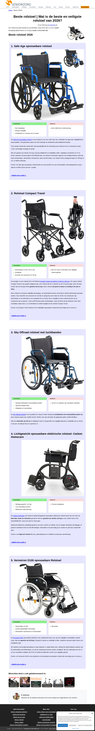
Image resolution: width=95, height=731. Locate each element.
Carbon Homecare (18, 515)
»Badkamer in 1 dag (46, 714)
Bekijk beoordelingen (56, 728)
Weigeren (72, 725)
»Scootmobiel (46, 719)
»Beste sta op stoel (19, 717)
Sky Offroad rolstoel (19, 414)
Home (10, 10)
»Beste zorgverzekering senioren (46, 725)
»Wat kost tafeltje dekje (46, 717)
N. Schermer (52, 24)
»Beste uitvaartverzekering (19, 712)
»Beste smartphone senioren (46, 722)
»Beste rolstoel (19, 719)
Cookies (73, 728)
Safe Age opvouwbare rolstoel (22, 139)
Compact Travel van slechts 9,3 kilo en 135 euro (55, 281)
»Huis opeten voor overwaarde (46, 712)
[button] (92, 713)
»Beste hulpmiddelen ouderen (19, 725)
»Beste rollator (18, 722)
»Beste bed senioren (19, 714)
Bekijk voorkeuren (85, 725)
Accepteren (63, 725)
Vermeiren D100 (18, 638)
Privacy (77, 728)
